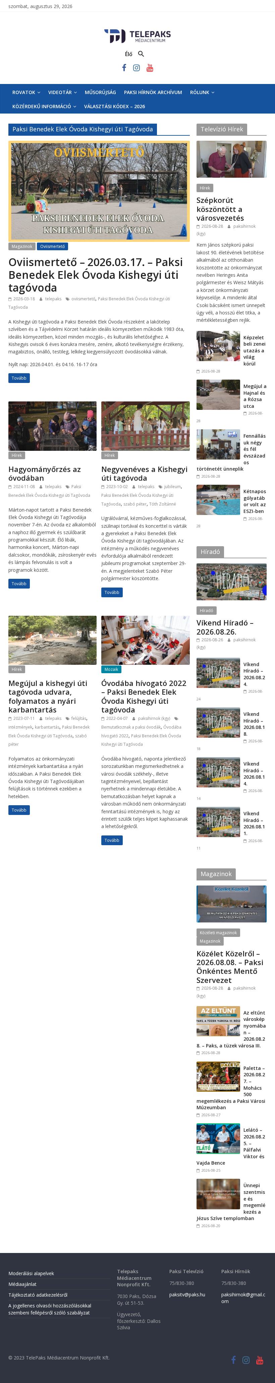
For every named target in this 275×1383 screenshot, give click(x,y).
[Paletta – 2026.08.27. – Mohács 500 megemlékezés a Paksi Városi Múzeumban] (218, 1065)
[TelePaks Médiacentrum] (137, 30)
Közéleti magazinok (218, 933)
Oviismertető (52, 246)
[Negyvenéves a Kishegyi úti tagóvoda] (145, 405)
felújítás (78, 718)
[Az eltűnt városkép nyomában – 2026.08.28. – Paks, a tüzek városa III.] (218, 1009)
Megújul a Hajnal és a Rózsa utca (255, 396)
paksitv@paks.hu (187, 1294)
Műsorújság (100, 92)
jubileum (172, 486)
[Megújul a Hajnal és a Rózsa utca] (218, 383)
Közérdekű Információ (41, 106)
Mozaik (111, 669)
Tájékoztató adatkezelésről (37, 1295)
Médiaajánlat (22, 1284)
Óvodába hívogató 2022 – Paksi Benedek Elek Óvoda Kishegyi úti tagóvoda (143, 696)
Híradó (206, 610)
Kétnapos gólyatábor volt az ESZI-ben (254, 501)
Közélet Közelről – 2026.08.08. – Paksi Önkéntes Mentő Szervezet (230, 966)
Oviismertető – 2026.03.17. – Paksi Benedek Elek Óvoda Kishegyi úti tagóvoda (95, 275)
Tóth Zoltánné (162, 504)
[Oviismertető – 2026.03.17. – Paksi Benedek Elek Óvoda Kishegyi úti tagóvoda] (99, 144)
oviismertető (83, 299)
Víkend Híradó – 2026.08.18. (254, 724)
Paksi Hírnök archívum (153, 92)
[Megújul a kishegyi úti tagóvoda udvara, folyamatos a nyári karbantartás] (52, 619)
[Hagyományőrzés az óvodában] (52, 405)
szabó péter (135, 504)
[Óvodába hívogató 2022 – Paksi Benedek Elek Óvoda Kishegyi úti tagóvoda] (145, 619)
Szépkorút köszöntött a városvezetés (220, 209)
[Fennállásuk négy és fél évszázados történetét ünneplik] (218, 433)
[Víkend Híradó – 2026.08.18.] (218, 711)
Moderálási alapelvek (31, 1273)
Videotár (60, 92)
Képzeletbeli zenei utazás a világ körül (254, 350)
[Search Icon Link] (141, 54)
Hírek (17, 455)
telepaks (53, 299)
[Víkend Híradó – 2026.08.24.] (218, 661)
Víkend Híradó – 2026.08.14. (254, 774)
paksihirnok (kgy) (154, 718)
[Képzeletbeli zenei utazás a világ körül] (218, 334)
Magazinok (22, 246)
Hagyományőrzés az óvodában (44, 473)
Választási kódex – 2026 (114, 106)
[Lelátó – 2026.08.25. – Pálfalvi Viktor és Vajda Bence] (218, 1127)
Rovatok (23, 92)
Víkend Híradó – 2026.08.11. (254, 823)
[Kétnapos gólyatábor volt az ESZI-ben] (218, 488)
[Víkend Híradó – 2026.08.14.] (218, 761)
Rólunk (199, 92)
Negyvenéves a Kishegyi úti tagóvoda (144, 473)
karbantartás (47, 727)
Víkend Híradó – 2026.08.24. (254, 674)
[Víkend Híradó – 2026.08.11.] (218, 810)
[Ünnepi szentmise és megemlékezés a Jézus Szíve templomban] (218, 1182)
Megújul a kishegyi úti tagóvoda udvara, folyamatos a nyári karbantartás (47, 696)
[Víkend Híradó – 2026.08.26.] (232, 567)
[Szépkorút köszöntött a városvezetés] (232, 144)
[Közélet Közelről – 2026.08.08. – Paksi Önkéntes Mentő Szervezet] (232, 889)
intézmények (20, 727)
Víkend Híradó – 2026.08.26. (225, 626)
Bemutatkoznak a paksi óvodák (131, 727)
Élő (128, 54)
